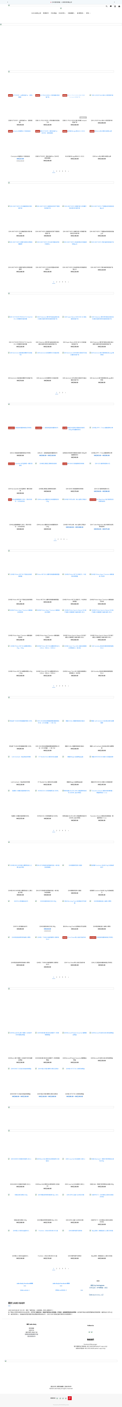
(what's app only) (101, 1346)
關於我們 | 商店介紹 (31, 1332)
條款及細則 (60, 1386)
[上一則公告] (7, 2)
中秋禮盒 (54, 13)
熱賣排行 (46, 13)
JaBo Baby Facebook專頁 (24, 1283)
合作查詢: (81, 1348)
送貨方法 (31, 1330)
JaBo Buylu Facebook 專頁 (61, 1283)
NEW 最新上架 (36, 13)
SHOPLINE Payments (64, 1404)
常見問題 (31, 1328)
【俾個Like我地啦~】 (24, 1290)
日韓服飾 (71, 13)
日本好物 (62, 13)
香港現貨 (80, 13)
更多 (87, 13)
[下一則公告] (114, 2)
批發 (77, 1348)
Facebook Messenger (90, 1344)
